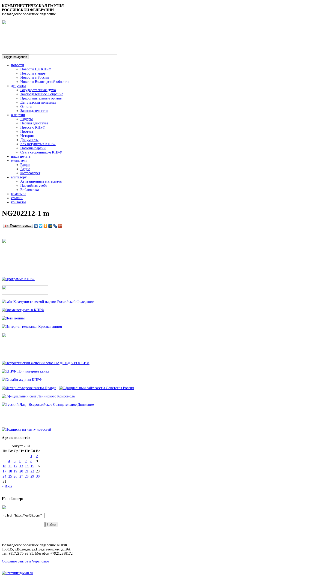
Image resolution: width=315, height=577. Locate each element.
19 (15, 471)
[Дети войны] (13, 318)
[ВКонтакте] (35, 226)
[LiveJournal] (55, 226)
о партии (18, 115)
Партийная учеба (33, 185)
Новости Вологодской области (44, 82)
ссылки (17, 198)
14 (27, 466)
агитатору (19, 177)
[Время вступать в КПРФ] (23, 310)
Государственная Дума (38, 90)
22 (32, 471)
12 (15, 466)
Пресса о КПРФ (32, 127)
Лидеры (26, 119)
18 (10, 471)
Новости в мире (32, 73)
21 (27, 471)
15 (32, 466)
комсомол (18, 194)
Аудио (25, 169)
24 (4, 476)
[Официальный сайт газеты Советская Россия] (96, 388)
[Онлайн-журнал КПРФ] (22, 380)
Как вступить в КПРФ (38, 144)
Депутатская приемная (38, 102)
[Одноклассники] (45, 226)
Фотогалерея (30, 173)
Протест (26, 131)
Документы (29, 140)
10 (4, 466)
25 (10, 476)
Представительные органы (41, 98)
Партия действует (34, 123)
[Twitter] (40, 226)
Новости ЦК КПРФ (35, 69)
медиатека (19, 160)
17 (4, 471)
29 (32, 476)
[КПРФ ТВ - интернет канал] (25, 371)
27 (21, 476)
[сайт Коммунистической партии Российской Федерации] (48, 302)
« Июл (7, 486)
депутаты (18, 86)
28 (27, 476)
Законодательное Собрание (41, 94)
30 (38, 476)
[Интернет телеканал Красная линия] (32, 326)
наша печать (20, 156)
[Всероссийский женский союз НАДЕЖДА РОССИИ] (45, 363)
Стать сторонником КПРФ (41, 152)
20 (21, 471)
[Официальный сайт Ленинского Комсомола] (38, 396)
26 (15, 476)
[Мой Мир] (50, 226)
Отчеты (26, 106)
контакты (18, 202)
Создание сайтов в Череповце (25, 561)
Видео (25, 165)
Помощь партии (33, 148)
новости (17, 65)
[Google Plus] (60, 226)
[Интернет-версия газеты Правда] (29, 388)
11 (10, 466)
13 (21, 466)
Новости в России (34, 77)
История (27, 136)
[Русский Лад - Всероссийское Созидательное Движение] (48, 404)
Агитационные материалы (41, 181)
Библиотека (29, 190)
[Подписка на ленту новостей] (26, 429)
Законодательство (34, 111)
